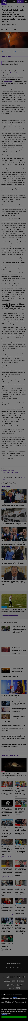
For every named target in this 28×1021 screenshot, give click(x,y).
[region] (14, 1005)
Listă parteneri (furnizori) (4, 1014)
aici (11, 1002)
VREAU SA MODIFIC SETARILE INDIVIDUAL (14, 1018)
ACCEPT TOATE (14, 1017)
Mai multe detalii (15, 997)
